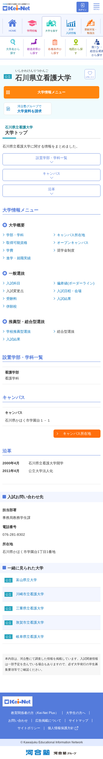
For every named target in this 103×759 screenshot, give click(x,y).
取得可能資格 (16, 243)
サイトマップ (78, 720)
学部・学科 (15, 235)
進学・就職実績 (18, 258)
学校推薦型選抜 (18, 331)
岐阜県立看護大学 (30, 637)
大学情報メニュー (52, 92)
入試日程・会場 (69, 291)
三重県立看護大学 (30, 608)
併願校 (11, 306)
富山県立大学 (26, 580)
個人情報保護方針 (61, 728)
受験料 (11, 299)
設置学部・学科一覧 (51, 158)
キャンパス (51, 173)
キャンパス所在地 (71, 235)
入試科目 (13, 283)
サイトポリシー (29, 728)
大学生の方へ (76, 713)
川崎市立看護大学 (30, 594)
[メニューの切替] (96, 7)
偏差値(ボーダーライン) (75, 283)
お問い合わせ (18, 720)
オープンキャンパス (72, 243)
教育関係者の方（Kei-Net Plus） (34, 713)
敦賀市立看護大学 (30, 622)
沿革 (51, 189)
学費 (9, 250)
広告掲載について (48, 720)
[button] (97, 48)
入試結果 (64, 299)
